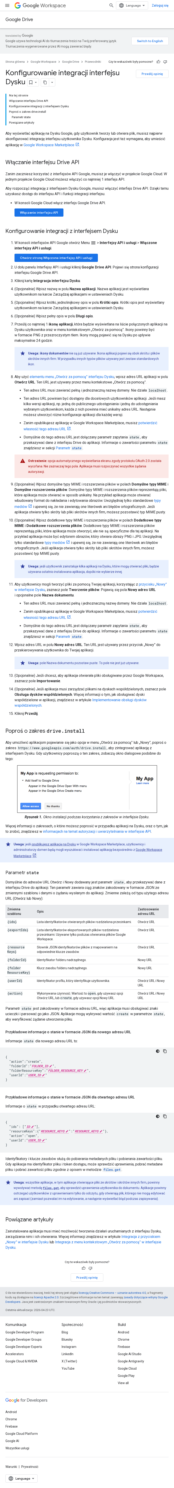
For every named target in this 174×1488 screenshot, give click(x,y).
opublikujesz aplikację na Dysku (53, 844)
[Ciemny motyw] (157, 1051)
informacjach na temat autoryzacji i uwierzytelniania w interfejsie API (97, 831)
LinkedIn (67, 1354)
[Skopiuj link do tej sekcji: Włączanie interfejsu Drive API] (83, 162)
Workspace (53, 5)
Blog (65, 1332)
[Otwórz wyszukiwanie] (111, 5)
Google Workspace (43, 61)
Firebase (124, 1347)
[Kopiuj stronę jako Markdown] (45, 82)
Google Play (126, 1376)
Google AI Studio (129, 1354)
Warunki (11, 1467)
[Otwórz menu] (7, 5)
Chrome (123, 1339)
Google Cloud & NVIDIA (21, 1361)
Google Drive (19, 19)
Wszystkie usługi (17, 1448)
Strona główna (15, 61)
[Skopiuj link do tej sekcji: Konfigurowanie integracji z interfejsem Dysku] (122, 231)
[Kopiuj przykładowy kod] (165, 1051)
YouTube (68, 1368)
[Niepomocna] (165, 61)
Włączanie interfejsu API (39, 213)
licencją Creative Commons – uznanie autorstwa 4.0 (112, 1292)
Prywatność (29, 1467)
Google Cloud (127, 1368)
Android (123, 1332)
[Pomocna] (158, 61)
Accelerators (14, 1354)
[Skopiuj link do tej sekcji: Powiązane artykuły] (57, 1220)
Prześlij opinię (152, 74)
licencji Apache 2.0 (46, 1297)
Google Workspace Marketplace (49, 145)
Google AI (12, 1441)
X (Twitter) (69, 1361)
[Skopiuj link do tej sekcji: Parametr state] (43, 873)
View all (123, 1383)
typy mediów (55, 543)
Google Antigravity (131, 1361)
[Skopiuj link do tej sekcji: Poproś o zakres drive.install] (89, 731)
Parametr (69, 448)
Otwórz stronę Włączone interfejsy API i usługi (56, 258)
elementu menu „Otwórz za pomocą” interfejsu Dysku (72, 377)
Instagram (69, 1347)
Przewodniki (93, 61)
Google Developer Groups (23, 1339)
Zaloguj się (160, 5)
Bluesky (67, 1339)
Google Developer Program (24, 1332)
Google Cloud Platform (21, 1433)
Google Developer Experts (23, 1347)
